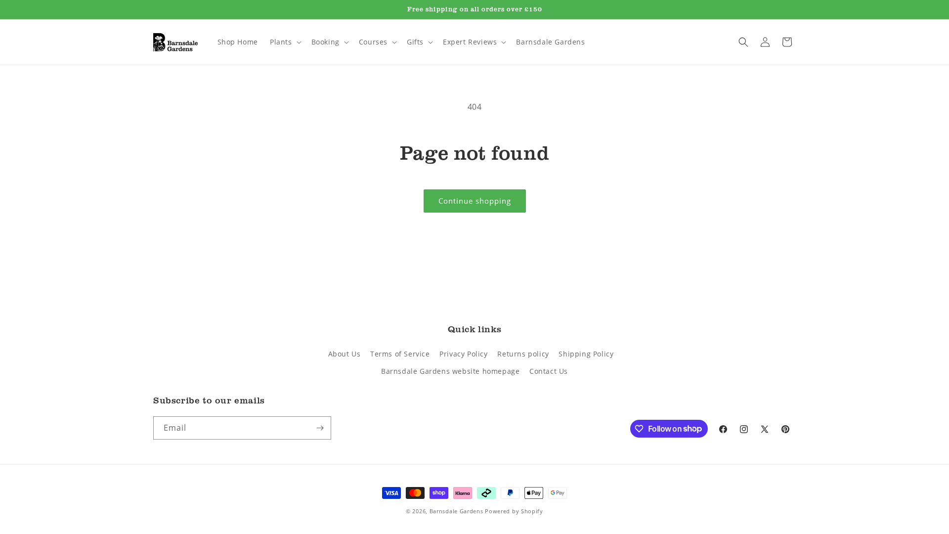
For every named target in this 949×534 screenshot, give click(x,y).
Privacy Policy (463, 353)
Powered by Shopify (514, 511)
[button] (284, 42)
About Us (344, 353)
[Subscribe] (320, 428)
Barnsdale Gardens (456, 511)
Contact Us (548, 371)
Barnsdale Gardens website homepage (450, 371)
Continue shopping (474, 201)
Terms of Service (400, 353)
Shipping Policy (586, 353)
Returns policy (523, 353)
